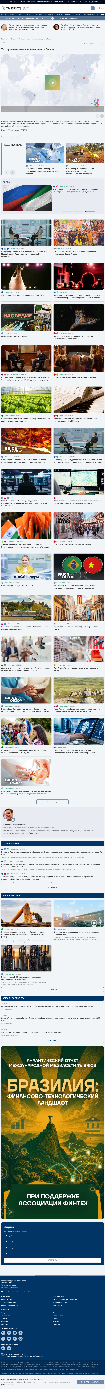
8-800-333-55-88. (69, 1369)
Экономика (57, 1316)
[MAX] (20, 1342)
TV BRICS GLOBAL (8, 1305)
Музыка (56, 1325)
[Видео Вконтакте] (15, 1342)
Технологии (5, 1319)
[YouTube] (15, 1336)
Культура (4, 1325)
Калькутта (11, 1257)
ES (24, 1295)
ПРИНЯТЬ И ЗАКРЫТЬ (90, 1382)
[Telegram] (9, 1342)
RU (2, 1295)
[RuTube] (3, 1342)
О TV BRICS (5, 1300)
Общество (5, 1316)
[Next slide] (102, 116)
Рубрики (5, 1313)
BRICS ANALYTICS (60, 1305)
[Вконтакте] (3, 1336)
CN (13, 1295)
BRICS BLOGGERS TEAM (10, 1308)
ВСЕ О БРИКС (58, 1300)
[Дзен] (20, 1336)
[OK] (9, 1336)
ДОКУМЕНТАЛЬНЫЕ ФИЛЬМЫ (65, 1302)
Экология (56, 1328)
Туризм (4, 1322)
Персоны (4, 1328)
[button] (67, 211)
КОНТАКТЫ (57, 1308)
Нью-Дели (11, 1251)
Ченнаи (10, 1263)
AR (29, 1295)
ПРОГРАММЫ (6, 1302)
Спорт (55, 1322)
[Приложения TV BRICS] (3, 1352)
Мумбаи (10, 1245)
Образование (58, 1319)
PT (18, 1295)
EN (8, 1295)
